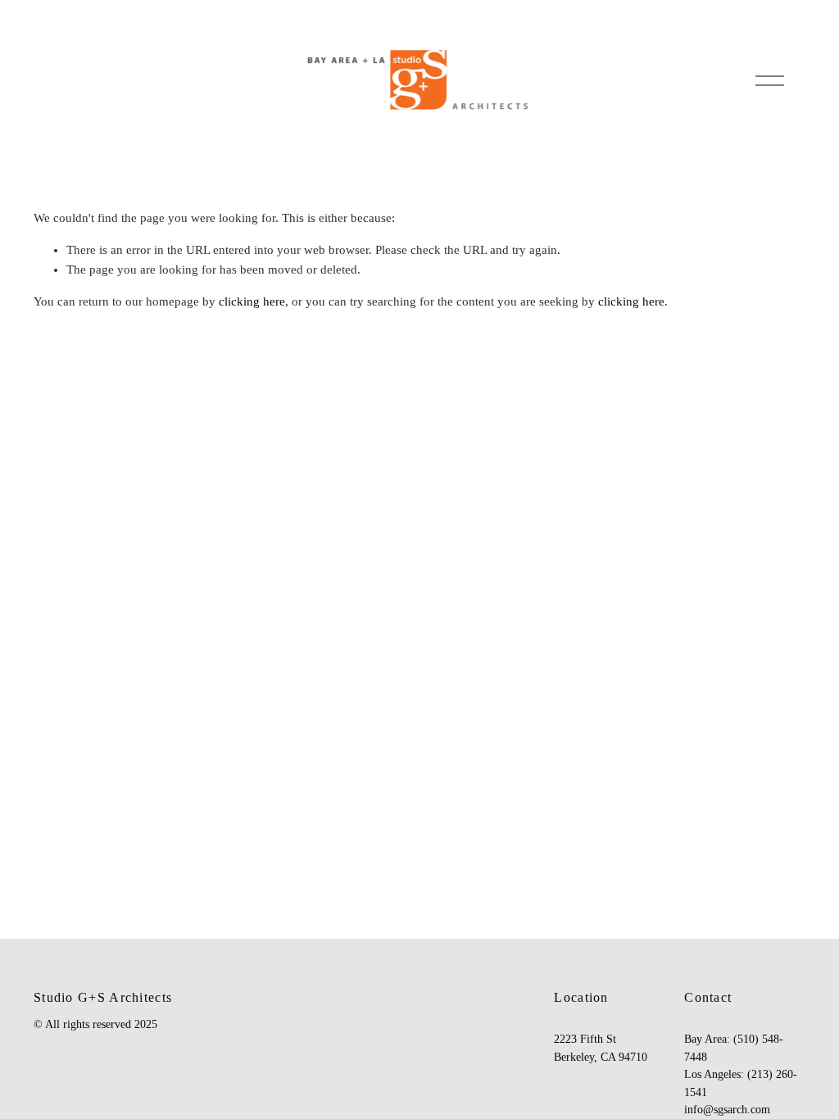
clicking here (252, 301)
